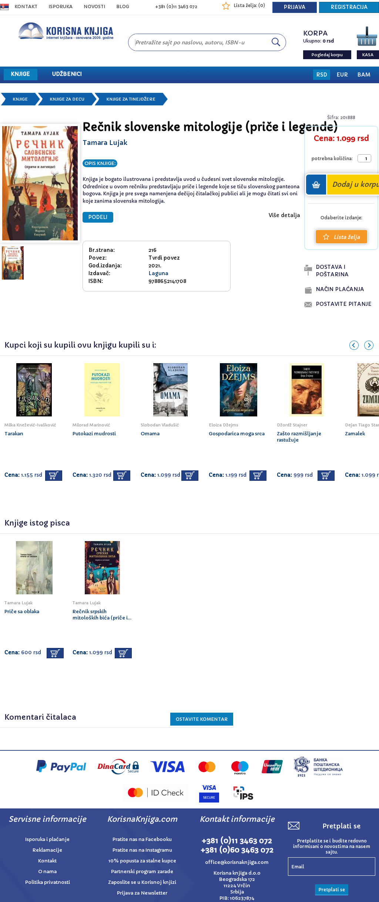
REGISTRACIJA (349, 7)
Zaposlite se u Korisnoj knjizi (142, 882)
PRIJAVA (294, 7)
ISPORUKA (60, 6)
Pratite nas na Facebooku (142, 839)
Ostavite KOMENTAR (202, 719)
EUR (342, 74)
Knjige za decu (67, 99)
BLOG (122, 6)
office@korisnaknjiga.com (237, 862)
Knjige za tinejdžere (131, 99)
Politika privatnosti (47, 882)
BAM (363, 74)
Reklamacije (47, 850)
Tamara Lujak (105, 142)
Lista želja (346, 237)
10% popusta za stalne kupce (142, 861)
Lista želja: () (249, 5)
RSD (321, 74)
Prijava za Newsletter (142, 893)
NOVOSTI (94, 6)
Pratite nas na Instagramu (142, 850)
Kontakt (25, 6)
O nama (47, 871)
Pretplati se (331, 889)
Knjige (20, 99)
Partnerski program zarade (142, 871)
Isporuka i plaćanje (47, 839)
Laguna (158, 273)
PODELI (97, 217)
